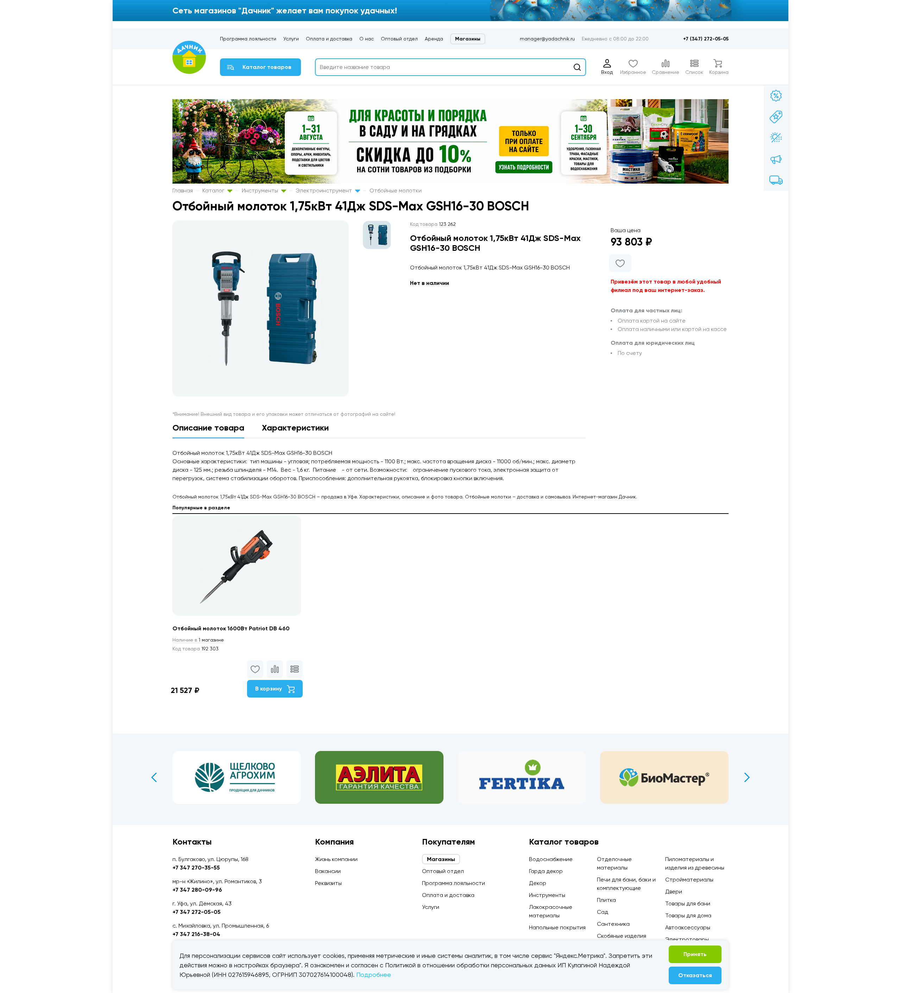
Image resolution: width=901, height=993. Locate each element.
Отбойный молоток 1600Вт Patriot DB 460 (231, 628)
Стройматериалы (689, 879)
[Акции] (776, 95)
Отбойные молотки (396, 190)
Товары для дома (688, 915)
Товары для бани (687, 903)
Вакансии (328, 871)
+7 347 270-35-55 (196, 867)
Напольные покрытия (557, 927)
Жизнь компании (336, 859)
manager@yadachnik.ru (547, 39)
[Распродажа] (776, 159)
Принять (695, 954)
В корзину (269, 688)
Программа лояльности (248, 39)
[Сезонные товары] (776, 137)
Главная (182, 190)
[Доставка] (776, 180)
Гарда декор (546, 871)
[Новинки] (776, 116)
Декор (537, 883)
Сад (602, 912)
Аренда (434, 39)
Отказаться (695, 975)
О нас (366, 39)
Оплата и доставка (329, 39)
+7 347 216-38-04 (196, 934)
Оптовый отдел (399, 39)
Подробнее (373, 974)
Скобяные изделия (621, 935)
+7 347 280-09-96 (197, 889)
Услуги (291, 39)
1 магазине (198, 640)
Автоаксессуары (687, 927)
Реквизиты (328, 883)
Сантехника (613, 924)
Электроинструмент (324, 190)
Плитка (606, 900)
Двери (673, 891)
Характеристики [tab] (295, 427)
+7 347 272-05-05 (196, 912)
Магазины (467, 39)
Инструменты (260, 190)
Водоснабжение (551, 859)
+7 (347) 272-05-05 (706, 39)
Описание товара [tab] (208, 427)
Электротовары (687, 939)
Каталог (214, 190)
